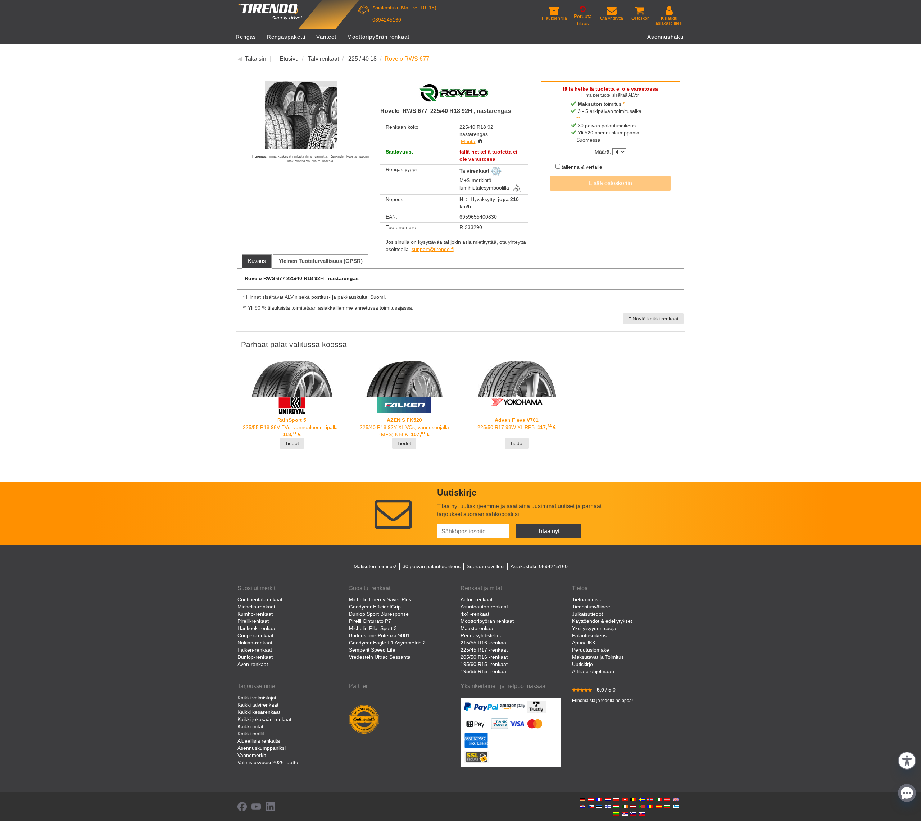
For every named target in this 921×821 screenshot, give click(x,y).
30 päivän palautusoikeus (431, 566)
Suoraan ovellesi (485, 566)
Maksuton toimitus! (375, 566)
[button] (907, 759)
